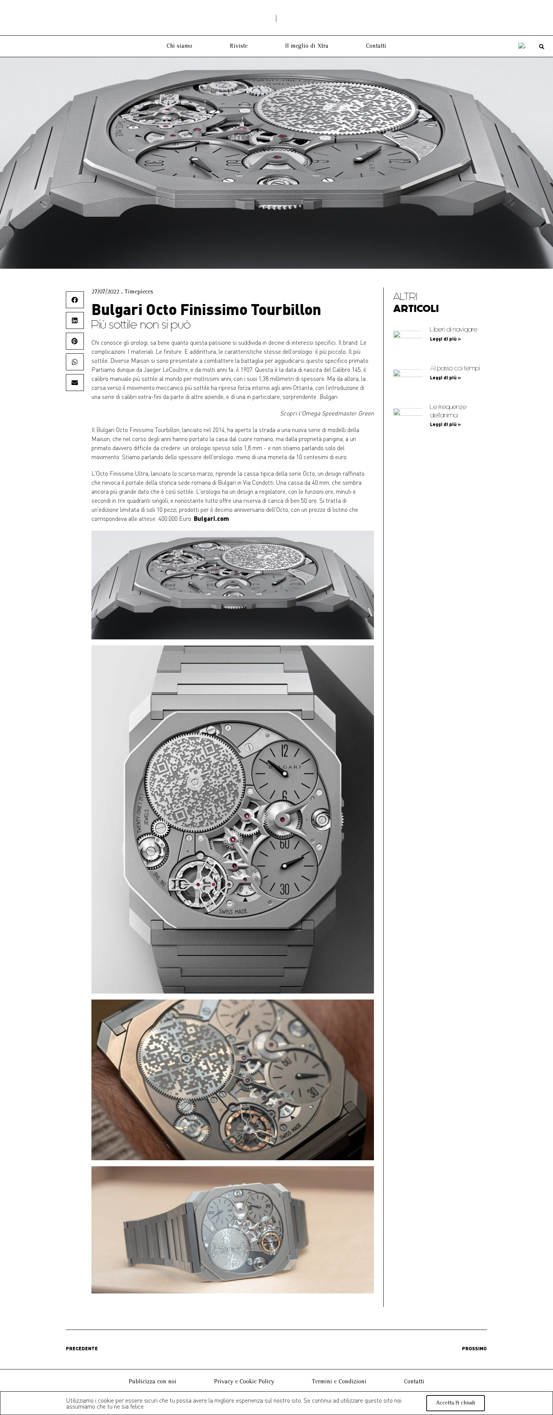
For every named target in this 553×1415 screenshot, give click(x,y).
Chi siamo (179, 46)
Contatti (376, 46)
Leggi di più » (445, 339)
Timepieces (139, 292)
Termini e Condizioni (339, 1382)
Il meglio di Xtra (306, 46)
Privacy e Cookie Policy (244, 1382)
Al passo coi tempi (455, 368)
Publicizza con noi (152, 1382)
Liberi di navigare (453, 329)
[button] (542, 47)
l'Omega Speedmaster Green (336, 413)
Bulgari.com (211, 518)
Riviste (239, 46)
